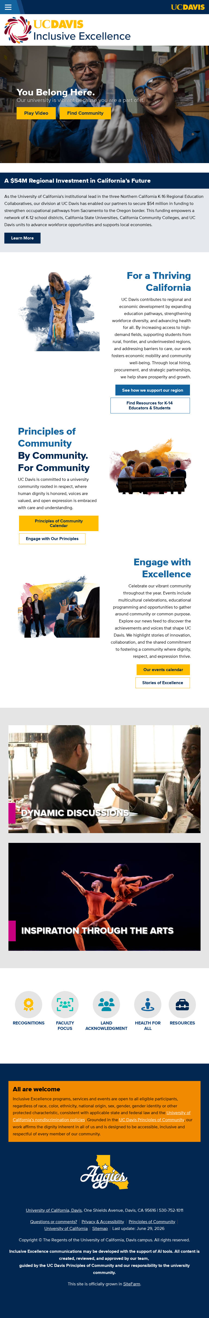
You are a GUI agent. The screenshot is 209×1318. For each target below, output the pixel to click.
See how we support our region (152, 390)
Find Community (85, 113)
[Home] (67, 29)
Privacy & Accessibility (103, 1222)
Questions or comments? (53, 1222)
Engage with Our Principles (52, 538)
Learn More (22, 238)
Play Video (36, 113)
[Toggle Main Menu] (8, 7)
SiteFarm (131, 1284)
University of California (66, 1228)
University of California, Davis (54, 1210)
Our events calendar (163, 669)
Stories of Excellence (162, 683)
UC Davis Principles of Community (151, 1120)
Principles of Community (152, 1222)
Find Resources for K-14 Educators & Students (150, 405)
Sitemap (100, 1228)
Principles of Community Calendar (59, 523)
